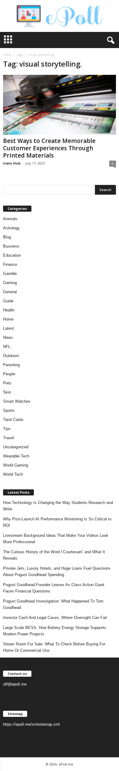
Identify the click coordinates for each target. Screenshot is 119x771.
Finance (10, 264)
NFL (6, 346)
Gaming (10, 282)
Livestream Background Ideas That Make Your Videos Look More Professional (55, 538)
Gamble (10, 273)
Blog (7, 237)
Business (11, 246)
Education (12, 255)
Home (7, 55)
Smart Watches (17, 401)
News (8, 337)
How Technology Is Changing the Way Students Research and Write (58, 505)
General (10, 292)
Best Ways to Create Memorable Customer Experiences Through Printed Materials (49, 148)
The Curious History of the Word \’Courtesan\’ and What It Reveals (54, 555)
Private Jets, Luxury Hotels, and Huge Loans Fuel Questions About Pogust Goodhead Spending (56, 571)
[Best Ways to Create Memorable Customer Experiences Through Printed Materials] (59, 105)
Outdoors (11, 355)
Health (8, 310)
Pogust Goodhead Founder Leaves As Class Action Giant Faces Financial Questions (53, 587)
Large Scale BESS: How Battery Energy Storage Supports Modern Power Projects (54, 630)
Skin (7, 392)
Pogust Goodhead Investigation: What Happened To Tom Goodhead (53, 604)
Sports (9, 410)
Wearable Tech (16, 456)
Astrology (11, 228)
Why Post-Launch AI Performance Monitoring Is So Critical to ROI (57, 522)
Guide (8, 301)
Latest (8, 328)
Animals (10, 219)
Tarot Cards (13, 419)
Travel (8, 438)
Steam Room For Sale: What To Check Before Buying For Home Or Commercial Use (54, 647)
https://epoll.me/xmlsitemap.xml (31, 724)
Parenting (11, 365)
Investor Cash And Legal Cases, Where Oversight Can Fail (55, 617)
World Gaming (15, 465)
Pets (7, 383)
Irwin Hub (11, 163)
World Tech (13, 474)
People (9, 374)
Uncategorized (15, 447)
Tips (7, 428)
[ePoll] (59, 16)
